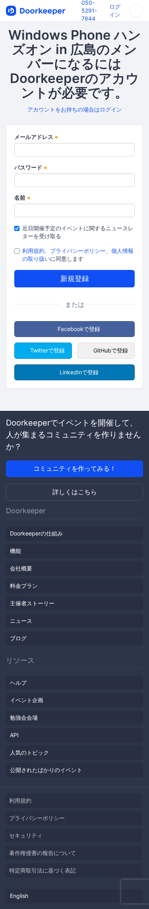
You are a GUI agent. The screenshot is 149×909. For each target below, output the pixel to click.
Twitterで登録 (47, 350)
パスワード (30, 167)
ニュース (21, 620)
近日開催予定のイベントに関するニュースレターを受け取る (78, 232)
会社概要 (21, 568)
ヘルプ (18, 682)
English (19, 895)
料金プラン (24, 585)
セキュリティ (26, 835)
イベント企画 (26, 700)
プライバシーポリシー (78, 250)
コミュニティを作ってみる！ (74, 468)
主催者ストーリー (32, 603)
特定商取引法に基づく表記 (42, 870)
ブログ (18, 638)
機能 (15, 550)
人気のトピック (29, 752)
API (14, 735)
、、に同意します (78, 254)
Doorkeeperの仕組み (36, 533)
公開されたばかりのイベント (46, 769)
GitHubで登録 (110, 350)
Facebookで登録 (79, 328)
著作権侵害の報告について (42, 852)
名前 (22, 198)
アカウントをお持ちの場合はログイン (74, 109)
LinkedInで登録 (79, 372)
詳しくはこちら (74, 492)
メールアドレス (36, 137)
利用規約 (33, 250)
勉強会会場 (24, 717)
